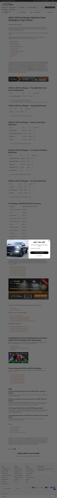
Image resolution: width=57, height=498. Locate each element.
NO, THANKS (39, 255)
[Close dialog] (49, 240)
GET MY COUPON (39, 252)
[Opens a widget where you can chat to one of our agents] (53, 496)
